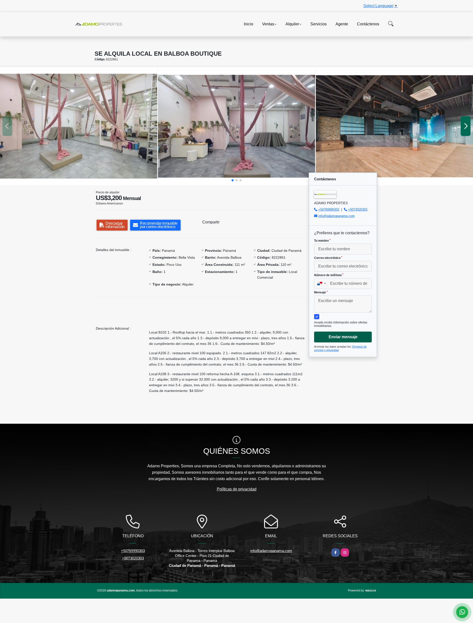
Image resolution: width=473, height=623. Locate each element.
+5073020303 (357, 209)
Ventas (268, 24)
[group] (78, 126)
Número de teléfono (328, 275)
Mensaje (321, 292)
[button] (233, 180)
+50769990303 (328, 209)
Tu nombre (322, 241)
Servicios (318, 24)
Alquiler (292, 24)
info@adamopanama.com (336, 216)
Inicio (248, 24)
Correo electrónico (328, 258)
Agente (342, 24)
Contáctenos (368, 24)
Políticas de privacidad (236, 489)
